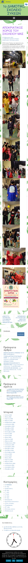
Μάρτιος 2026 (9, 420)
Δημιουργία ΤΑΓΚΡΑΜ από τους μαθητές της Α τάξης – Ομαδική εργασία (7, 319)
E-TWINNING (8, 485)
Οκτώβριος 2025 (9, 430)
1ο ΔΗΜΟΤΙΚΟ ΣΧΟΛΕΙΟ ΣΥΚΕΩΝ (14, 10)
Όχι (13, 560)
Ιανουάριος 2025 (9, 445)
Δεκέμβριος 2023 (9, 467)
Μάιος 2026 (8, 417)
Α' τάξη (7, 486)
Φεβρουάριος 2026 (10, 422)
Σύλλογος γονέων (14, 40)
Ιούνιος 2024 (8, 456)
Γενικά (7, 494)
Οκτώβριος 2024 (9, 450)
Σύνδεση (8, 1)
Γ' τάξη (7, 492)
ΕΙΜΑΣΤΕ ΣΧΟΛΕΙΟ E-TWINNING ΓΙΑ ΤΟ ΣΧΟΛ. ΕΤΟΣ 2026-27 (14, 353)
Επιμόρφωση (8, 499)
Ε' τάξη (7, 498)
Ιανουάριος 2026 (9, 424)
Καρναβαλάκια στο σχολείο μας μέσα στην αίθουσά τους (21, 318)
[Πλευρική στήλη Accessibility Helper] (26, 4)
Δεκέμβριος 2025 (9, 426)
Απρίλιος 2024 (9, 459)
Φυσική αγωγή (9, 511)
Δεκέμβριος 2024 (9, 446)
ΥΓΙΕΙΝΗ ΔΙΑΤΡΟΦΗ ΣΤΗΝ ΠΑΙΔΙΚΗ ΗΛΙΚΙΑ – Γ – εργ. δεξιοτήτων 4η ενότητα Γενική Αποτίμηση (13, 357)
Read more (19, 560)
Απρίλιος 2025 (9, 439)
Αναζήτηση (7, 331)
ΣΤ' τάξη (7, 507)
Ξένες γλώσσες (9, 503)
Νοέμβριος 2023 (9, 469)
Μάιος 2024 (8, 458)
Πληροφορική (8, 505)
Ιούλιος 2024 (8, 454)
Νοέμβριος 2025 (9, 428)
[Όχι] (26, 556)
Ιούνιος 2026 (8, 415)
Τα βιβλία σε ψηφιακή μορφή (12, 530)
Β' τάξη (7, 490)
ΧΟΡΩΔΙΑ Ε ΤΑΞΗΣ (8, 361)
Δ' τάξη (7, 496)
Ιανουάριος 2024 (9, 465)
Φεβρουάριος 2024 (10, 463)
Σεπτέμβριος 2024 (10, 452)
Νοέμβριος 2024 (9, 448)
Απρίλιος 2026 (9, 418)
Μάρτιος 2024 (9, 461)
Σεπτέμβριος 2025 (10, 431)
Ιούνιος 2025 (8, 435)
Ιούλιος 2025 (8, 433)
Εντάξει (8, 560)
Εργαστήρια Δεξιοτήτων (12, 501)
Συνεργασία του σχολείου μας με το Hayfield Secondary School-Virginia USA (15, 392)
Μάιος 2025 (8, 437)
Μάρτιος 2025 (9, 441)
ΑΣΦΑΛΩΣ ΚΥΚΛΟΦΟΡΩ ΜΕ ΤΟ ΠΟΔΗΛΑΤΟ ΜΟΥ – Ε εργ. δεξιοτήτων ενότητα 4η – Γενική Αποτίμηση (14, 364)
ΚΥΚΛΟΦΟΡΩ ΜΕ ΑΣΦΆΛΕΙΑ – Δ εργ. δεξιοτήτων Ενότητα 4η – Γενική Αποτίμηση (13, 369)
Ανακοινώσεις (5, 40)
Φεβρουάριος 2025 (10, 443)
